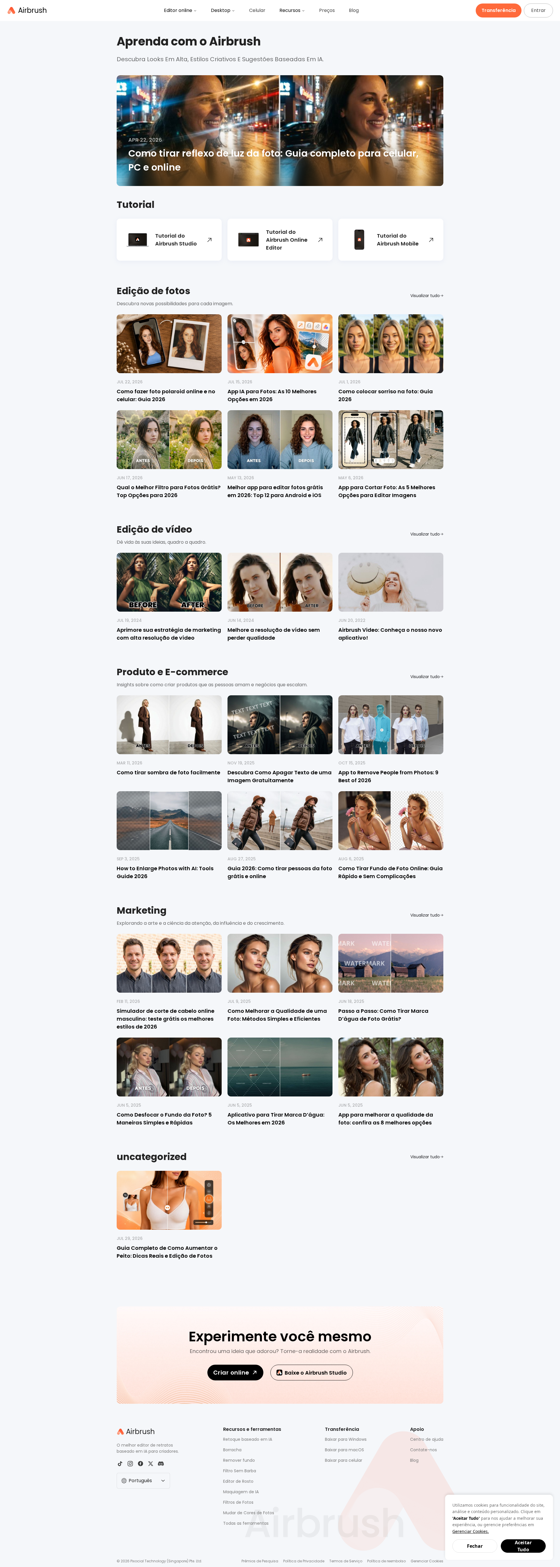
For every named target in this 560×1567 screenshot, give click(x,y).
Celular (257, 10)
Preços (327, 10)
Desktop (220, 10)
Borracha (232, 1450)
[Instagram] (130, 1463)
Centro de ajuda (426, 1439)
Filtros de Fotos (238, 1502)
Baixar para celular (343, 1460)
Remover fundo (239, 1460)
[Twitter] (150, 1463)
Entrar (538, 10)
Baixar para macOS (344, 1450)
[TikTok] (120, 1463)
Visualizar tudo (425, 296)
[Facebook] (140, 1463)
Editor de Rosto (238, 1481)
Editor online (178, 10)
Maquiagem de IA (241, 1492)
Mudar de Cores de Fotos (248, 1513)
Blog (354, 10)
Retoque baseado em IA (247, 1439)
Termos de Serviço (345, 1561)
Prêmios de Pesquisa (260, 1561)
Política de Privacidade (303, 1561)
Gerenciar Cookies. (470, 1531)
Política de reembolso (386, 1561)
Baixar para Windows (346, 1439)
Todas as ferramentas (246, 1523)
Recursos (289, 10)
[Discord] (161, 1463)
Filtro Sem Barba (239, 1471)
